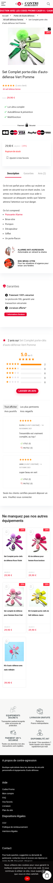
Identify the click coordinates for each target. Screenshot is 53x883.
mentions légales (10, 831)
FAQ (4, 797)
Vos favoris (7, 802)
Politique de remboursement (15, 827)
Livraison (6, 806)
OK (27, 878)
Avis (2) (42, 173)
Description (13, 173)
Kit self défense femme (13, 20)
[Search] (48, 4)
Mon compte (8, 793)
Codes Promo (8, 789)
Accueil (5, 16)
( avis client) (21, 85)
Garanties (29, 173)
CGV (4, 823)
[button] (49, 29)
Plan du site (7, 810)
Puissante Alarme (14, 214)
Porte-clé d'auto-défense (24, 16)
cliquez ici (28, 861)
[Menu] (3, 4)
